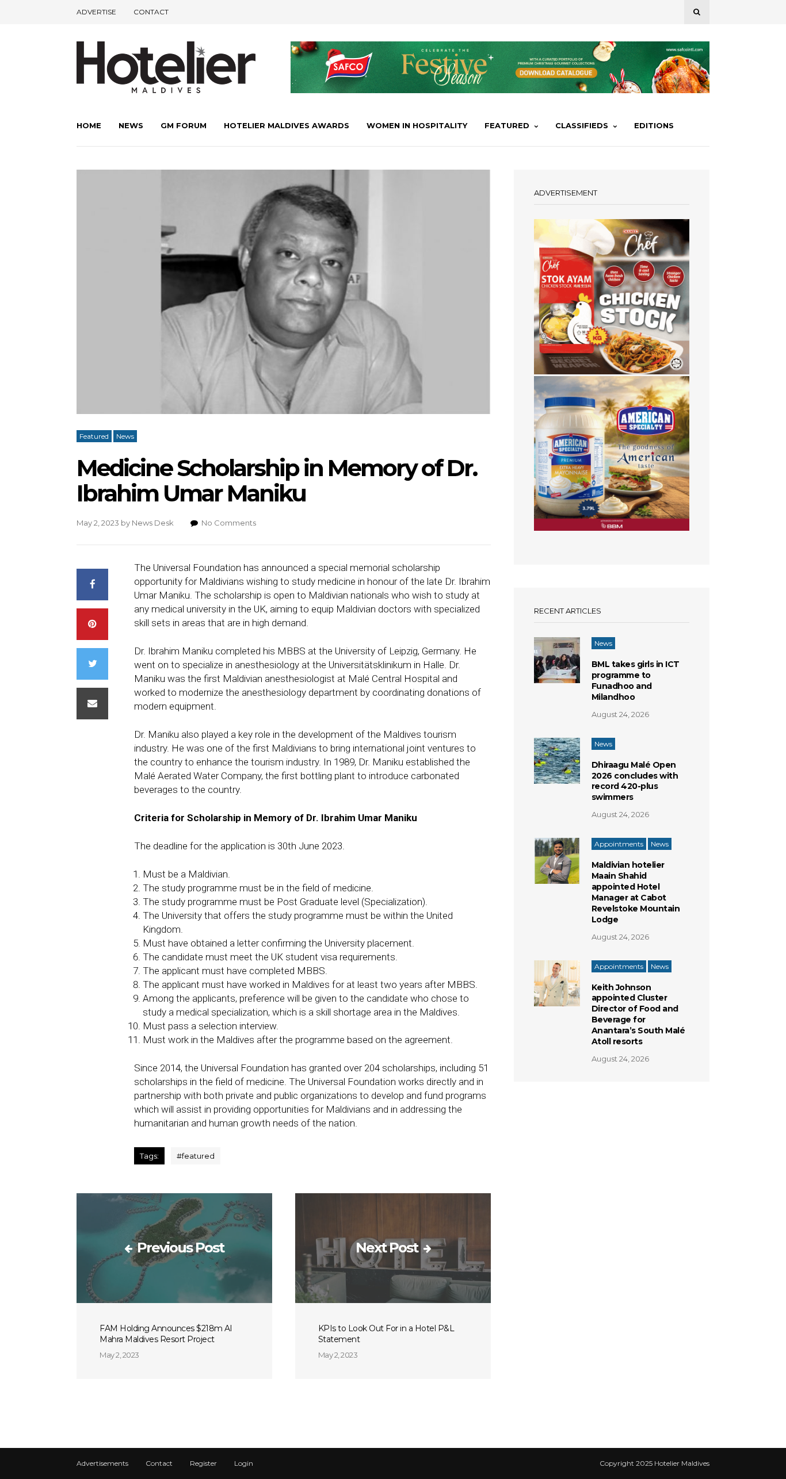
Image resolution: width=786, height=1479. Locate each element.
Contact (151, 11)
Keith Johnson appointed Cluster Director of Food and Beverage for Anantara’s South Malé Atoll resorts (638, 1014)
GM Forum (184, 125)
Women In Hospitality (417, 125)
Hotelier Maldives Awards (286, 125)
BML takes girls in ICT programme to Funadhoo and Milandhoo (636, 680)
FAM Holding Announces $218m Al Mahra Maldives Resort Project (165, 1333)
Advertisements (102, 1463)
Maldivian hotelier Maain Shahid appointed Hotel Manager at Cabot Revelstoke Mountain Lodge (636, 892)
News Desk (153, 522)
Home (89, 125)
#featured (196, 1155)
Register (203, 1463)
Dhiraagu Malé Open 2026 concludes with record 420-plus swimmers (635, 781)
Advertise (96, 11)
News (131, 125)
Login (243, 1463)
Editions (654, 125)
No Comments (228, 522)
